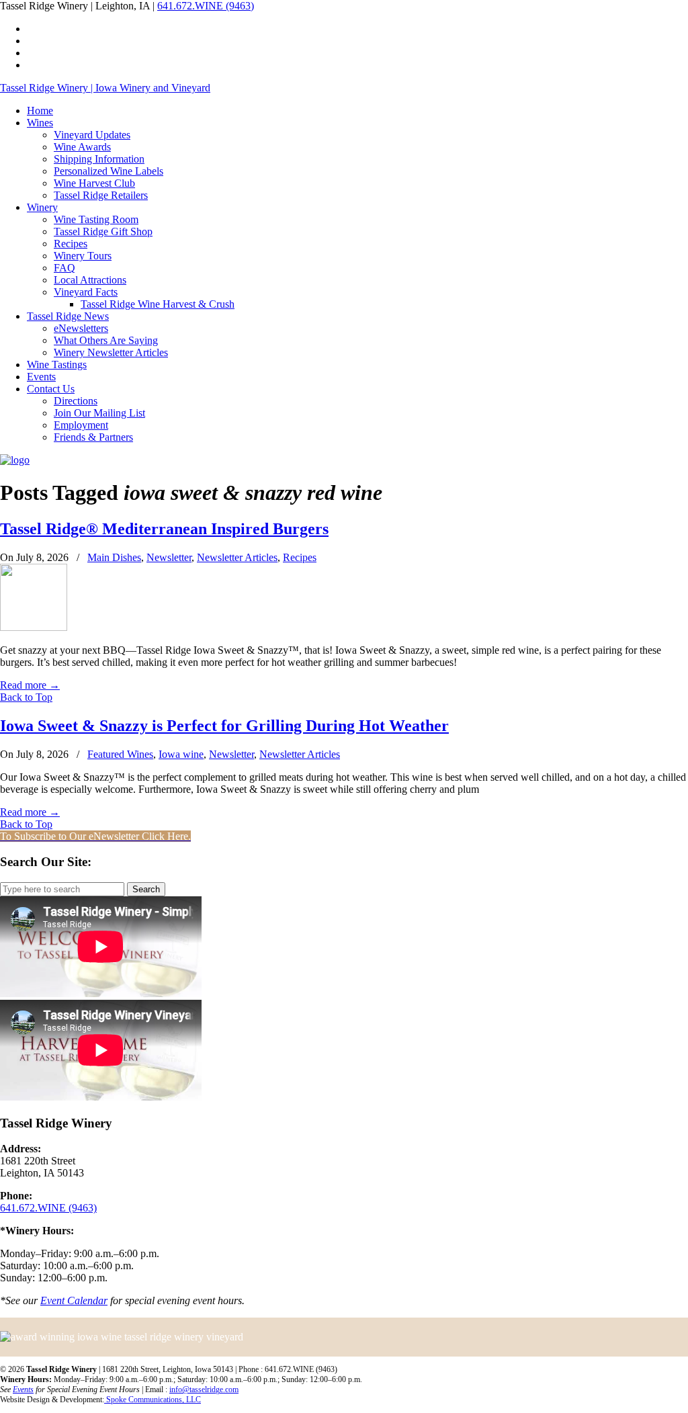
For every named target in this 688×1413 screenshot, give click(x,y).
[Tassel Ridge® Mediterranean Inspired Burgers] (33, 627)
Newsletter (168, 557)
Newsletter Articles (237, 557)
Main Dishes (114, 557)
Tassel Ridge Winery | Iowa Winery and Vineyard (105, 87)
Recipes (299, 557)
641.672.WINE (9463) (205, 5)
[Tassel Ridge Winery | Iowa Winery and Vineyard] (15, 460)
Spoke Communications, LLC (152, 1399)
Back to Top (26, 697)
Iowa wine (181, 754)
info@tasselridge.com (204, 1389)
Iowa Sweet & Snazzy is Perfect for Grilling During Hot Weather (224, 725)
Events (23, 1389)
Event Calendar (74, 1300)
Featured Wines (120, 754)
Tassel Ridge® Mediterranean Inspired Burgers (164, 529)
